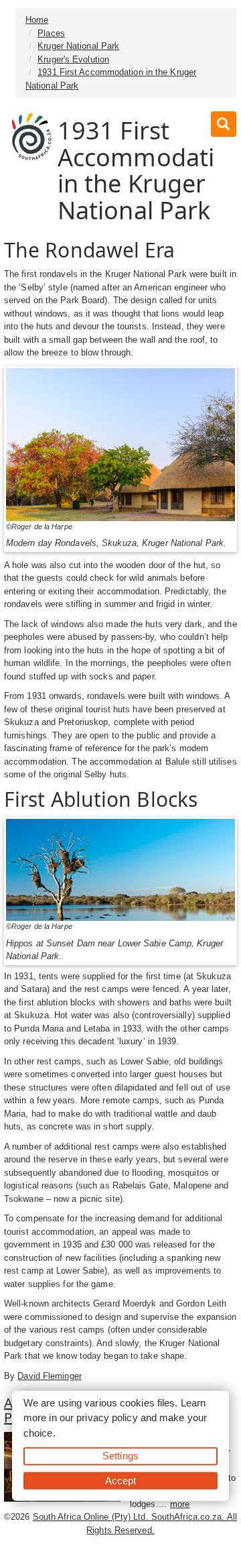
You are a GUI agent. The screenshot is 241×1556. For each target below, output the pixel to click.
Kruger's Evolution (73, 59)
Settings (120, 1455)
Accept (121, 1480)
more (179, 1504)
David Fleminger (49, 1376)
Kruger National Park (78, 46)
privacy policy (106, 1417)
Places (51, 33)
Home (36, 20)
